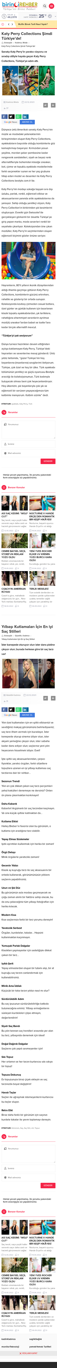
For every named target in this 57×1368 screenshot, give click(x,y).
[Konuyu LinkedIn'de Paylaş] (25, 116)
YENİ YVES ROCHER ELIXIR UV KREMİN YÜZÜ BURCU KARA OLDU (40, 556)
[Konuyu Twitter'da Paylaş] (12, 116)
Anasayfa (8, 43)
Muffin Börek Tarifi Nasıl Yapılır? (33, 24)
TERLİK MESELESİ (38, 588)
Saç (21, 1128)
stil (32, 1128)
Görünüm (15, 1128)
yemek (40, 1346)
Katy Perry (23, 404)
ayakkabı (15, 404)
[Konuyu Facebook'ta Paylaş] (5, 116)
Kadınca (18, 43)
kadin (9, 1339)
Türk (30, 404)
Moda (25, 43)
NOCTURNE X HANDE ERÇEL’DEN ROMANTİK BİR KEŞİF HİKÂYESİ (42, 516)
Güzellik (18, 636)
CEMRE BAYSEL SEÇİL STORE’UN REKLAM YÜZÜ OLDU (14, 554)
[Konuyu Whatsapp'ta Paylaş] (19, 116)
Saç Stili (27, 1128)
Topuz (37, 1128)
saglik (35, 1339)
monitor (10, 1346)
